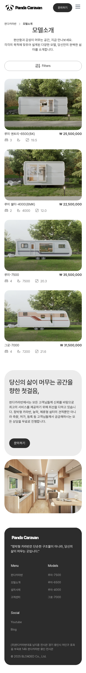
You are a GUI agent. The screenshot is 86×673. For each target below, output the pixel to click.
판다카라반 (17, 575)
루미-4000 (54, 589)
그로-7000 (54, 597)
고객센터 (15, 597)
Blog (14, 629)
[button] (78, 7)
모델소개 (15, 582)
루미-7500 (54, 575)
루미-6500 (54, 582)
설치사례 (15, 589)
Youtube (16, 622)
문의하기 (62, 7)
